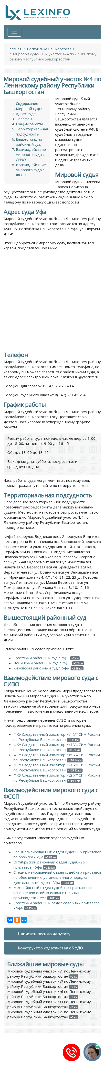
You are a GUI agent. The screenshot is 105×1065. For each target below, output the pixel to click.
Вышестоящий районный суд (29, 142)
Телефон (24, 118)
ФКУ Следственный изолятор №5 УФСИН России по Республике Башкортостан (56, 757)
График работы (29, 123)
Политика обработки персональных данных (42, 1057)
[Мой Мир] (24, 920)
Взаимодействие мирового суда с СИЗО (31, 154)
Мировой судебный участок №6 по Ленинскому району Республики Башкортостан (49, 994)
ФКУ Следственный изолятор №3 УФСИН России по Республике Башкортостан (56, 767)
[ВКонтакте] (10, 920)
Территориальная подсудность (32, 131)
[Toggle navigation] (14, 32)
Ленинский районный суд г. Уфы (42, 662)
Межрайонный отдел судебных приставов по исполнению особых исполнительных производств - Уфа (53, 892)
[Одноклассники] (17, 920)
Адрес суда (26, 113)
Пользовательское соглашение (31, 1062)
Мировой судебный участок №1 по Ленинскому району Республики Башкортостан (49, 974)
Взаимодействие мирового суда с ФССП (31, 169)
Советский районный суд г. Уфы (41, 657)
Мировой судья (29, 108)
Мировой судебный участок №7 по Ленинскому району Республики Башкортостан (49, 984)
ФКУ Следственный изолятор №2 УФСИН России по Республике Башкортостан (56, 778)
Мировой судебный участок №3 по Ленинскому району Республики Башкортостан (49, 1004)
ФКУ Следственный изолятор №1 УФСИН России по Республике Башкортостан (56, 737)
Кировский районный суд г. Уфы (41, 668)
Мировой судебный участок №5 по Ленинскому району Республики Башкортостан (49, 1014)
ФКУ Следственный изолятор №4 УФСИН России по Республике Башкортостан (56, 747)
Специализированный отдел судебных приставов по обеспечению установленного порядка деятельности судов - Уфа (57, 877)
